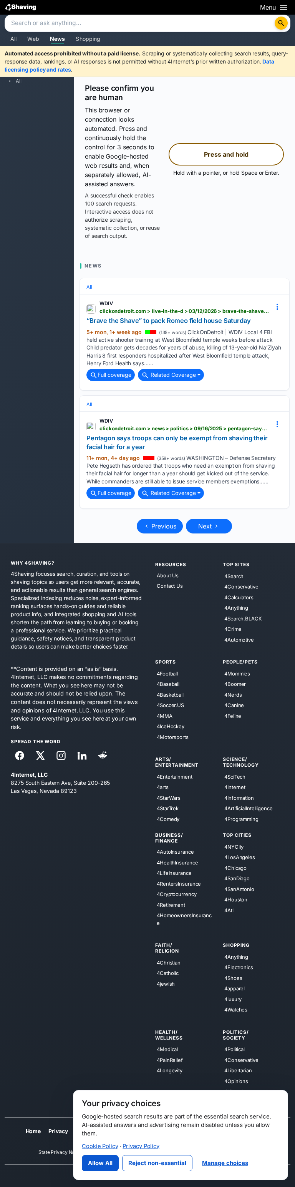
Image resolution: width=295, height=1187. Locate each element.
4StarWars (169, 798)
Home (33, 1131)
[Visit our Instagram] (61, 755)
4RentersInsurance (179, 884)
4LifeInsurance (174, 873)
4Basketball (170, 695)
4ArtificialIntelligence (248, 808)
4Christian (169, 963)
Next (206, 526)
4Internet (234, 787)
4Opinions (236, 1081)
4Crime (232, 629)
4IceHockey (170, 726)
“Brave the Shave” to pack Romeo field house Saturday (168, 320)
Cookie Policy (100, 1146)
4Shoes (233, 978)
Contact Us (170, 586)
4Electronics (238, 967)
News (57, 38)
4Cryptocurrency (177, 894)
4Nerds (233, 695)
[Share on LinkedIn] (82, 755)
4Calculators (239, 597)
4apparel (234, 988)
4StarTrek (168, 808)
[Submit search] (281, 23)
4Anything (236, 608)
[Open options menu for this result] (277, 306)
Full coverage (114, 374)
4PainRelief (170, 1060)
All (13, 38)
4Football (167, 673)
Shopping (88, 38)
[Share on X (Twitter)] (40, 755)
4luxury (233, 999)
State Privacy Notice (60, 1152)
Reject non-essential (157, 1163)
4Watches (235, 1009)
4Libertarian (238, 1070)
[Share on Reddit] (102, 755)
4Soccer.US (170, 705)
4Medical (167, 1049)
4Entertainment (174, 777)
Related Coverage (172, 374)
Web (33, 38)
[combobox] (140, 23)
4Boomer (235, 684)
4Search (234, 576)
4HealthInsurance (177, 862)
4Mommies (237, 673)
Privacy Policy (141, 1146)
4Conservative (241, 586)
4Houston (235, 899)
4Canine (234, 705)
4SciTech (234, 777)
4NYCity (234, 847)
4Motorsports (173, 737)
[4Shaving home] (20, 7)
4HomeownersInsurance (184, 919)
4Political (234, 1049)
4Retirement (171, 905)
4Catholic (168, 973)
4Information (239, 798)
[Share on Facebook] (19, 755)
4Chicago (235, 868)
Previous (162, 526)
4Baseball (168, 684)
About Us (168, 575)
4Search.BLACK (243, 618)
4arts (163, 787)
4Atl (229, 910)
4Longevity (169, 1070)
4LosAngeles (239, 857)
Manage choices (225, 1163)
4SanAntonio (239, 889)
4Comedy (168, 819)
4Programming (241, 819)
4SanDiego (237, 878)
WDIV (106, 303)
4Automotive (239, 640)
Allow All (100, 1163)
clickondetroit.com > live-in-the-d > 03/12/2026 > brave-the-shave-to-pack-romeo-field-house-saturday (184, 311)
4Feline (232, 716)
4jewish (166, 984)
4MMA (164, 716)
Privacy (58, 1131)
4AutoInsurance (175, 852)
